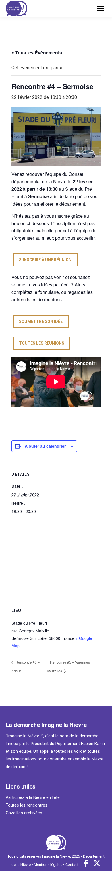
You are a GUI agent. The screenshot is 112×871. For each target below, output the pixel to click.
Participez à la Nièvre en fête (33, 797)
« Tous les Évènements (36, 52)
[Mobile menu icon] (100, 8)
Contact (71, 864)
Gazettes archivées (24, 812)
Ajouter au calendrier (45, 446)
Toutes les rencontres (26, 805)
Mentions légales (48, 864)
